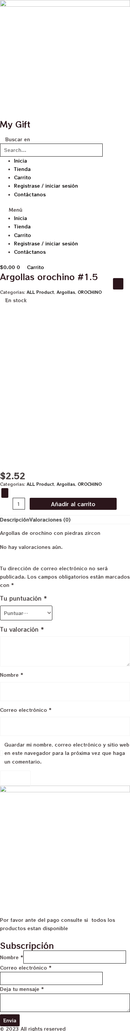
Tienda (22, 169)
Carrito (22, 177)
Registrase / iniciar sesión (46, 185)
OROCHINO (90, 292)
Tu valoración (22, 629)
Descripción (14, 519)
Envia (9, 1020)
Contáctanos (30, 194)
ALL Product (40, 292)
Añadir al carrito (73, 504)
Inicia (20, 160)
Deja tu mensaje (22, 989)
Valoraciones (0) (50, 519)
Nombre (11, 674)
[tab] (14, 520)
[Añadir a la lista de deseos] (4, 493)
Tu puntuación (23, 598)
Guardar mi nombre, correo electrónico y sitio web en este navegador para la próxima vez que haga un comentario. (66, 753)
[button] (65, 210)
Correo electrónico (26, 709)
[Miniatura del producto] (118, 283)
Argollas (66, 292)
